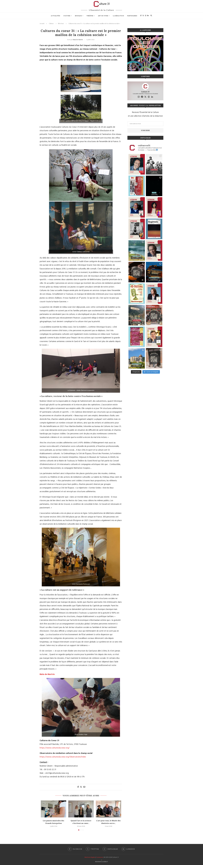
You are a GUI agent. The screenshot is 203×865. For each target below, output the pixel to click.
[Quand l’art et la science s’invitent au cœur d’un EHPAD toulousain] (81, 808)
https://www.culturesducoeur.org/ (55, 747)
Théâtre (90, 16)
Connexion (99, 857)
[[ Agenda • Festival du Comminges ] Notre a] (136, 358)
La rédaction (118, 16)
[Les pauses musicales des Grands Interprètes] (53, 808)
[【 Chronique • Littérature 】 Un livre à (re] (154, 250)
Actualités (55, 16)
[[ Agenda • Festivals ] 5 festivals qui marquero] (154, 186)
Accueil (42, 23)
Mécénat (61, 23)
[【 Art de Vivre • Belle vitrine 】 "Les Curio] (154, 315)
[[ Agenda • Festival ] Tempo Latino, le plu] (136, 336)
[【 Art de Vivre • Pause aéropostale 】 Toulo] (136, 272)
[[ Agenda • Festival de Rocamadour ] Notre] (154, 272)
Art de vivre (103, 16)
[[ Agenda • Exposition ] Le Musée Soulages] (154, 229)
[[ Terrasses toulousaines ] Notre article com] (136, 315)
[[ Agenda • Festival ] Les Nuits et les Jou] (136, 293)
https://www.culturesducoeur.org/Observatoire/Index (63, 756)
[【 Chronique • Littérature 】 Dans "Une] (136, 229)
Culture (66, 16)
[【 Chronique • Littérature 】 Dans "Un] (154, 207)
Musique (78, 16)
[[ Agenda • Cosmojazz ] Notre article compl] (136, 250)
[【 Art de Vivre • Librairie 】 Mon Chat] (154, 358)
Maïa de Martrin (78, 40)
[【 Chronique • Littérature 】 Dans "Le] (154, 293)
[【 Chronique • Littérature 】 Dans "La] (136, 207)
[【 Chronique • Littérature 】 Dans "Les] (154, 336)
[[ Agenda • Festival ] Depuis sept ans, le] (136, 186)
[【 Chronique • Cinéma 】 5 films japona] (154, 164)
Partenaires (132, 16)
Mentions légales (89, 857)
